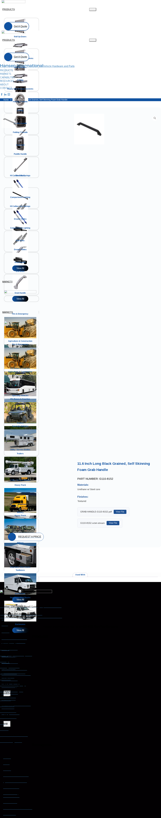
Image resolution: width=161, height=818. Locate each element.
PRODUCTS (8, 9)
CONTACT (7, 716)
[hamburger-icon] (92, 9)
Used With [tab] (80, 575)
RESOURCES (9, 646)
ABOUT (6, 659)
